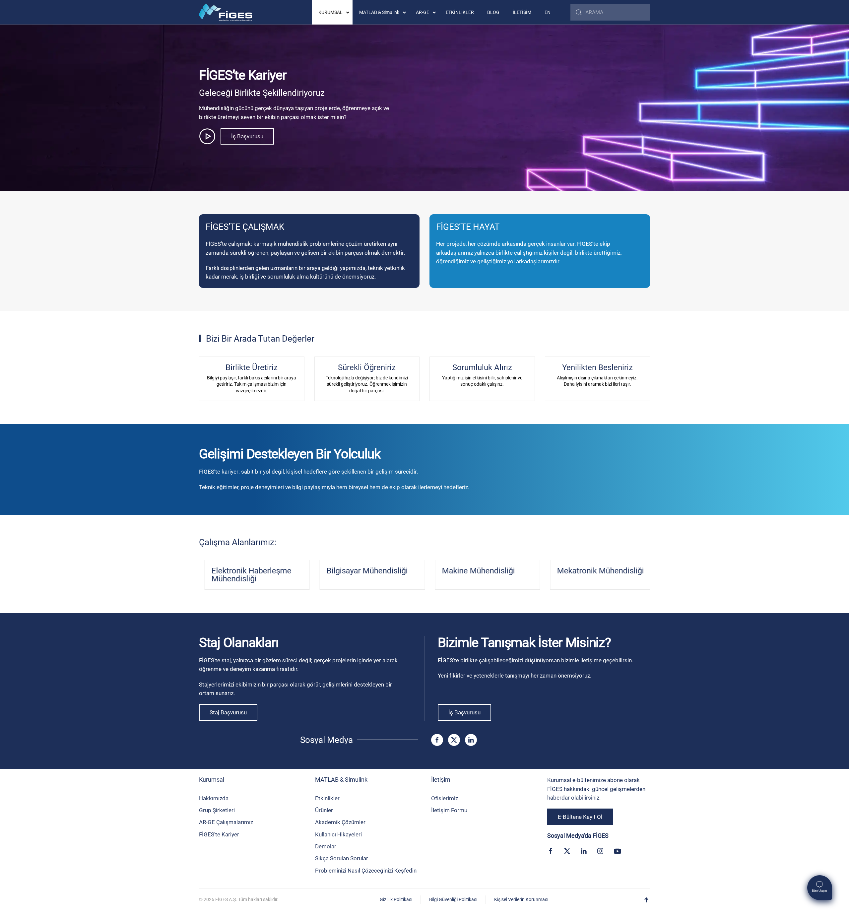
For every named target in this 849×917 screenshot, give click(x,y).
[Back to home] (225, 12)
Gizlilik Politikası (396, 899)
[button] (646, 900)
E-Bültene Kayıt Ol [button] (580, 817)
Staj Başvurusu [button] (228, 712)
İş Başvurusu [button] (247, 136)
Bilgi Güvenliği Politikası (453, 899)
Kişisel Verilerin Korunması (521, 899)
